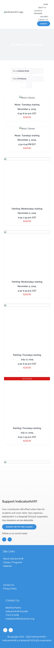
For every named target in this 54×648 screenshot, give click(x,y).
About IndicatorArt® (13, 558)
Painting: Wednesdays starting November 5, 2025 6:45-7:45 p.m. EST (27, 213)
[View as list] (29, 85)
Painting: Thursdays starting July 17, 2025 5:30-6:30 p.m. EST (27, 359)
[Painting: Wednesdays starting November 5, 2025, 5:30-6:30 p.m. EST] (27, 254)
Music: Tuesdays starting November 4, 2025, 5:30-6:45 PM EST (27, 140)
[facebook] (4, 539)
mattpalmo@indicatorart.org (20, 618)
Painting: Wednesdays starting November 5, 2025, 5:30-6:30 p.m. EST (27, 286)
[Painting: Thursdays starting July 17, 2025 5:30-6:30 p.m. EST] (27, 327)
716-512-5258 (12, 615)
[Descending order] (40, 71)
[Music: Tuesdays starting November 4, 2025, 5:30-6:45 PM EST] (27, 128)
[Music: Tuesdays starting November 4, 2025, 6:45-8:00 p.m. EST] (27, 97)
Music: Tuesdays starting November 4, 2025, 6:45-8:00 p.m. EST (27, 109)
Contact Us (8, 584)
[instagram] (10, 539)
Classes (6, 562)
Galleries (7, 566)
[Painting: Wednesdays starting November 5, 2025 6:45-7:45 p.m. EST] (27, 181)
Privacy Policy (10, 588)
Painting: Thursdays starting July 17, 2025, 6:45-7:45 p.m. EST (27, 432)
